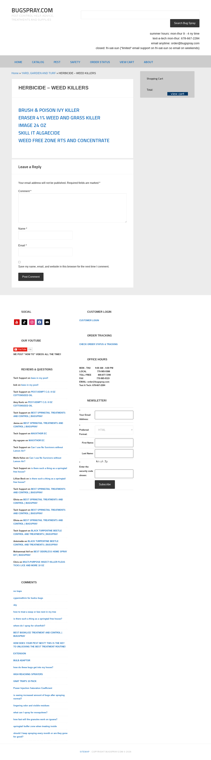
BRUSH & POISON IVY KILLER (48, 110)
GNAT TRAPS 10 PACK (24, 681)
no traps (17, 591)
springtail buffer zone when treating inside (35, 726)
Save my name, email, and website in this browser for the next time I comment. (63, 266)
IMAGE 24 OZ (32, 125)
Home (15, 73)
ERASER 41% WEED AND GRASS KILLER (59, 117)
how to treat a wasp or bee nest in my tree (34, 612)
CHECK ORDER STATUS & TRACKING (98, 344)
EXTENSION (19, 653)
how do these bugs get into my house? (33, 667)
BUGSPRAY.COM (32, 10)
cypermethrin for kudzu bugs (28, 598)
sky (15, 605)
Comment (24, 191)
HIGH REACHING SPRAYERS (28, 674)
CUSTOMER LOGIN (89, 320)
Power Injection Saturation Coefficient (32, 688)
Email (22, 245)
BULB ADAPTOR (21, 660)
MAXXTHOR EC (39, 433)
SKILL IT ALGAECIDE (39, 133)
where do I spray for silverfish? (29, 625)
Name (22, 228)
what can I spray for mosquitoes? (30, 712)
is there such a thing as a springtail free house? (37, 619)
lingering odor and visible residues (31, 705)
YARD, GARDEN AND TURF (38, 73)
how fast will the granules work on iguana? (35, 719)
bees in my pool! (39, 378)
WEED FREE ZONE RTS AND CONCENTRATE (63, 140)
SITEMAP (85, 752)
